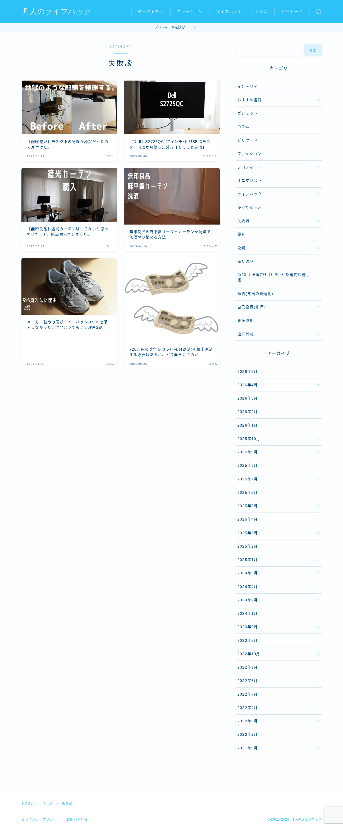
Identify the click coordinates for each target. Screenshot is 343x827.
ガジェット (247, 113)
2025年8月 (247, 466)
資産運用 (245, 320)
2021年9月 (247, 748)
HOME (27, 803)
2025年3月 (247, 533)
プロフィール (249, 167)
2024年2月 (247, 600)
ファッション (190, 11)
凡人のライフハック (57, 12)
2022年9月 (247, 667)
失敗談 (243, 221)
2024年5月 (247, 573)
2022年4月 (247, 708)
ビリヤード (292, 11)
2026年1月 (247, 425)
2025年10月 (248, 439)
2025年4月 (247, 519)
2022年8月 (247, 681)
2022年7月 (247, 694)
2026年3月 (247, 398)
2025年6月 (247, 493)
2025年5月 (247, 506)
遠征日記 (245, 334)
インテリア (247, 87)
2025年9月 (247, 452)
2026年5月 (247, 372)
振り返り (245, 261)
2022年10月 (248, 654)
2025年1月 (247, 560)
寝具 (241, 234)
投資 (241, 248)
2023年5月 (247, 641)
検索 (313, 50)
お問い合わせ (77, 819)
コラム (261, 11)
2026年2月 (247, 412)
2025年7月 (247, 479)
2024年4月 (247, 587)
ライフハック (229, 11)
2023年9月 (247, 627)
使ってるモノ (151, 11)
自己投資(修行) (251, 307)
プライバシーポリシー (39, 819)
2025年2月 (247, 546)
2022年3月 (247, 721)
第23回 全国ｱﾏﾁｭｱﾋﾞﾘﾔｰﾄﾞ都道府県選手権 (273, 277)
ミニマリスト (249, 181)
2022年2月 (247, 735)
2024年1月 (247, 614)
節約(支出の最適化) (255, 294)
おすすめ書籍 (249, 100)
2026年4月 (247, 385)
